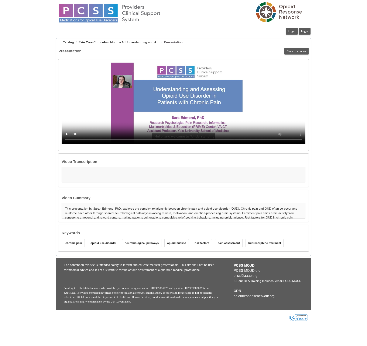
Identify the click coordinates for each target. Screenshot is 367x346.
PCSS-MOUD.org (247, 270)
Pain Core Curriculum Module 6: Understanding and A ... (119, 42)
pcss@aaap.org (245, 275)
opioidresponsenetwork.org (254, 296)
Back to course (296, 51)
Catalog (68, 42)
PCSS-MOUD (292, 281)
